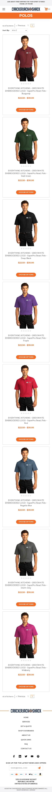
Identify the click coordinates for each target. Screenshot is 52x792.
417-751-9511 (29, 4)
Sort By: (6, 30)
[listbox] (19, 30)
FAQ (26, 744)
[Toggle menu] (7, 9)
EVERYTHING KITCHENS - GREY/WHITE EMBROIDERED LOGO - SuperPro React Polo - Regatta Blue (26, 503)
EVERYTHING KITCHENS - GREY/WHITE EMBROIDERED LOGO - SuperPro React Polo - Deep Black (26, 255)
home (26, 717)
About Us (26, 735)
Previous (21, 25)
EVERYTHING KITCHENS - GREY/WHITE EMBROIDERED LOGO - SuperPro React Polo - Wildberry (26, 667)
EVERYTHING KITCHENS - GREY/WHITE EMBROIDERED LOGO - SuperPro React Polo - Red (26, 420)
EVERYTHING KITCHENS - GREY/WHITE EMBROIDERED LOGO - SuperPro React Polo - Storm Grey (26, 585)
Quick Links (26, 740)
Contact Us (26, 748)
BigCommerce (40, 788)
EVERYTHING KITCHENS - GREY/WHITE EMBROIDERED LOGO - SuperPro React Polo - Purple (26, 338)
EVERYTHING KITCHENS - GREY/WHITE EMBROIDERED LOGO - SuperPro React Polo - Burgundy (26, 91)
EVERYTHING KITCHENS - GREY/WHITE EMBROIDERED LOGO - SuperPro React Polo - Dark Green (26, 173)
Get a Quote (26, 726)
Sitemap (32, 790)
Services (26, 722)
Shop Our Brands (26, 731)
